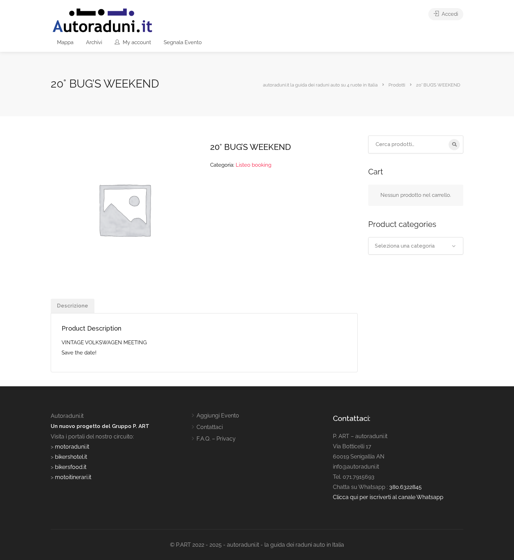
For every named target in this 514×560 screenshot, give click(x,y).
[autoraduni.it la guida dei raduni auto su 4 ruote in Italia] (102, 20)
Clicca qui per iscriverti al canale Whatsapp (388, 497)
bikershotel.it (71, 457)
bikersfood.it (70, 467)
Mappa (65, 42)
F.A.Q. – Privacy (216, 438)
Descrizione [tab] (72, 306)
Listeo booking (253, 165)
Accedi (449, 14)
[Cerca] (454, 144)
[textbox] (416, 245)
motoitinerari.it (72, 477)
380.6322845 (405, 487)
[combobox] (416, 246)
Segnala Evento (183, 42)
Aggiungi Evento (218, 415)
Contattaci (210, 427)
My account (136, 42)
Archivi (94, 42)
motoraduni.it (71, 446)
